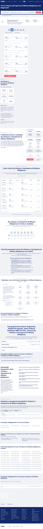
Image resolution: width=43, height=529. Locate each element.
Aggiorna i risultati (21, 176)
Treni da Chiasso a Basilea (26, 451)
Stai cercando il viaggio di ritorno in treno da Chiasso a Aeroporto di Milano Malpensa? (9, 439)
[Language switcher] (24, 1)
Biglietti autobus (14, 509)
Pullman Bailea (13, 515)
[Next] (27, 30)
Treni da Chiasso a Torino (15, 459)
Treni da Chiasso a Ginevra (5, 427)
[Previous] (8, 232)
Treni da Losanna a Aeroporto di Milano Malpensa (9, 464)
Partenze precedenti (6, 211)
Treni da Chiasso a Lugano (26, 457)
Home (2, 486)
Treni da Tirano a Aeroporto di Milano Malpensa (8, 481)
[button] (20, 12)
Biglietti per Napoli (35, 513)
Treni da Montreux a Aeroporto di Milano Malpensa (30, 466)
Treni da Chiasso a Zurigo (5, 451)
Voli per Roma (24, 512)
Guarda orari (4, 102)
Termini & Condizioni (15, 526)
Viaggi (33, 509)
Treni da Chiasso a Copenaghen (37, 453)
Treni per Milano (3, 511)
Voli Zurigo (23, 515)
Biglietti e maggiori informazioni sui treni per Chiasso (30, 438)
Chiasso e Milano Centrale (34, 405)
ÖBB (1, 516)
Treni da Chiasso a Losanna (26, 453)
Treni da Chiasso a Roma (4, 425)
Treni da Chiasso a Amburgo (36, 457)
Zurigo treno (3, 519)
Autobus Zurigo (13, 511)
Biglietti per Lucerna (35, 517)
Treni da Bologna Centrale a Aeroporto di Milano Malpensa (10, 470)
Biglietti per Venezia (35, 520)
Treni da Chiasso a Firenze (36, 455)
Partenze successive (37, 211)
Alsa (12, 519)
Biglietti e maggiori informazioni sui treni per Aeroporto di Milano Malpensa (31, 440)
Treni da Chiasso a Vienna (5, 457)
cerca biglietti (4, 91)
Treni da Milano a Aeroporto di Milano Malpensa (18, 481)
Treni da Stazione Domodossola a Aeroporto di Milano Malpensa (32, 470)
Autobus (9, 1)
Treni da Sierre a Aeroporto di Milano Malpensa (18, 470)
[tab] (9, 32)
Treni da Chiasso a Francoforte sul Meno (7, 459)
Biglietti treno (3, 509)
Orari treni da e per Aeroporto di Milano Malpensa (19, 486)
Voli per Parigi (24, 511)
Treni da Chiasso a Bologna (26, 459)
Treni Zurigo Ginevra (4, 512)
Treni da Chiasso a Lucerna (36, 425)
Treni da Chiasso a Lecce (36, 459)
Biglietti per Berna (35, 516)
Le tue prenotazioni (31, 1)
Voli (12, 1)
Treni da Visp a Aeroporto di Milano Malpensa (18, 468)
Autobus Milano (14, 512)
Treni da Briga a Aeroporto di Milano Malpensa (29, 468)
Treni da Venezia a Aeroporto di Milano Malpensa (29, 464)
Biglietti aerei (24, 509)
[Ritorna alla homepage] (3, 1)
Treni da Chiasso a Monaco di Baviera (27, 455)
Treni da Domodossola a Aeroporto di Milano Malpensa (9, 468)
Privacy (21, 526)
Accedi (42, 1)
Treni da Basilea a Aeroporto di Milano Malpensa (8, 462)
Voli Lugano (24, 516)
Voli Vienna (23, 519)
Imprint (10, 526)
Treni (6, 1)
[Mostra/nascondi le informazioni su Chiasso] (40, 414)
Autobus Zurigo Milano (15, 516)
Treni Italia (8, 486)
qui (30, 214)
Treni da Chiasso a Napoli (15, 455)
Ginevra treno (3, 515)
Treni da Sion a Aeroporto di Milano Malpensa (18, 466)
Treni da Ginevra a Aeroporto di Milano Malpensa (19, 462)
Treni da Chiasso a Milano (15, 425)
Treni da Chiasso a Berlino (15, 453)
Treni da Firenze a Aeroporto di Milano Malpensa (19, 464)
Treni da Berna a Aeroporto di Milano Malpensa (29, 462)
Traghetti (15, 1)
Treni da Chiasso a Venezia (26, 425)
